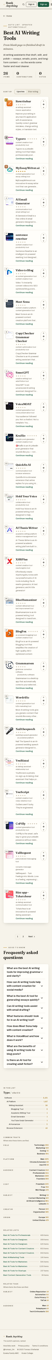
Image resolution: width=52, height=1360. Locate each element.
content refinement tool (25, 606)
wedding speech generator (27, 735)
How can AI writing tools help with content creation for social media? (24, 986)
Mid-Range (42, 1190)
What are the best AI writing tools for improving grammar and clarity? (24, 972)
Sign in (31, 4)
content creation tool (24, 142)
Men (45, 1306)
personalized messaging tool (26, 860)
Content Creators (39, 1170)
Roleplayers (42, 1308)
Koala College (27, 1353)
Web (44, 1159)
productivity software (25, 675)
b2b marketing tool (23, 706)
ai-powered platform (25, 738)
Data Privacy (42, 1297)
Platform (8, 1159)
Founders (42, 1179)
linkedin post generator (25, 439)
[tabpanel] (26, 510)
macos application (23, 110)
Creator (8, 1209)
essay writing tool (23, 177)
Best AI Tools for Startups (14, 1271)
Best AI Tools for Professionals (16, 1235)
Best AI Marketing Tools (13, 1257)
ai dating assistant (23, 767)
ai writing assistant (23, 107)
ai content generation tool (26, 276)
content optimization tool (26, 347)
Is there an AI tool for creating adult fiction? (20, 1062)
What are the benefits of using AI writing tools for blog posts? (21, 1050)
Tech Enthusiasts (39, 1311)
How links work (9, 1346)
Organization (41, 1212)
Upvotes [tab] (20, 92)
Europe (44, 1217)
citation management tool (26, 537)
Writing (44, 1195)
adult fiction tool (22, 381)
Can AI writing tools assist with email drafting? (22, 1008)
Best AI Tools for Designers (15, 1240)
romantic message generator (23, 868)
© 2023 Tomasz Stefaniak (28, 1350)
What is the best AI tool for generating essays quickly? (23, 998)
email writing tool (23, 212)
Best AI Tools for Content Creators (18, 1249)
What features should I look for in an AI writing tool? (23, 1018)
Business (43, 1154)
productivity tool (22, 145)
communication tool (24, 209)
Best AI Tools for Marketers (15, 1262)
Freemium (42, 1184)
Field (6, 1145)
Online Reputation (39, 1292)
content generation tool (25, 174)
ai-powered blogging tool (26, 635)
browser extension (23, 473)
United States (41, 1220)
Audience (8, 1170)
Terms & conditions (40, 1346)
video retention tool (23, 801)
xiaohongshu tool (23, 568)
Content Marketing (38, 1198)
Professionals (41, 1173)
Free (45, 1187)
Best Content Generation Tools (17, 1275)
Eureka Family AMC (11, 1353)
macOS (44, 1165)
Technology (41, 1145)
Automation (42, 1295)
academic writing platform (26, 534)
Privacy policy (23, 1346)
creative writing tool (24, 379)
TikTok (44, 1300)
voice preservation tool (25, 413)
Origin (6, 1217)
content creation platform (26, 308)
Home (9, 16)
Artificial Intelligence (37, 1201)
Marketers (42, 1176)
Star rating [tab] (33, 92)
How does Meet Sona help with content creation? (22, 1028)
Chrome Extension (39, 1162)
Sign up (43, 4)
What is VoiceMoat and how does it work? (23, 1038)
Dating (44, 1151)
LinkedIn (44, 1204)
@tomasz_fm (8, 1350)
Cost (6, 1184)
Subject (8, 1195)
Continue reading (24, 159)
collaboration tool (23, 502)
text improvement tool (24, 609)
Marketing (42, 1148)
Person (44, 1209)
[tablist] (27, 91)
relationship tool (22, 769)
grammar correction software (24, 670)
